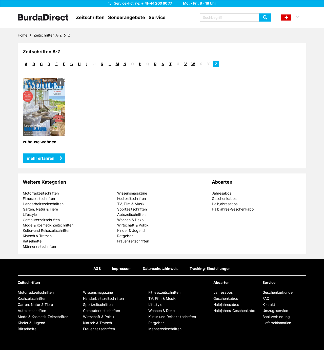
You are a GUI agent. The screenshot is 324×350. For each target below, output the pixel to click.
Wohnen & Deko (130, 220)
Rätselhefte (32, 241)
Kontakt (268, 304)
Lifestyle (30, 214)
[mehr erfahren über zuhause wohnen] (44, 107)
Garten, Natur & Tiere (40, 209)
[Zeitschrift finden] (265, 17)
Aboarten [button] (221, 282)
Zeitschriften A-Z (48, 35)
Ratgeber (125, 236)
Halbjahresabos (224, 204)
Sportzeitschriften (132, 209)
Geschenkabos (224, 198)
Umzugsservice (275, 310)
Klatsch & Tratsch (37, 236)
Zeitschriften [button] (90, 17)
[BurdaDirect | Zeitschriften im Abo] (43, 17)
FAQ (266, 298)
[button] (292, 17)
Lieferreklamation (276, 323)
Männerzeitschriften (39, 246)
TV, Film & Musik (131, 204)
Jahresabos (221, 193)
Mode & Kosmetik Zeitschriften (48, 225)
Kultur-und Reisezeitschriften (46, 230)
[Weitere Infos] (60, 82)
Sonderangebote (126, 17)
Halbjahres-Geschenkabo (233, 209)
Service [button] (157, 17)
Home (22, 35)
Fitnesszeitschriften (39, 198)
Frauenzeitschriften (133, 241)
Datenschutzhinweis (160, 268)
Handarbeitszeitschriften (43, 204)
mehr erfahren (40, 158)
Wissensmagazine (132, 193)
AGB (97, 268)
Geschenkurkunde (277, 292)
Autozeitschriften (131, 214)
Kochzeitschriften (131, 198)
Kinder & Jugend (131, 230)
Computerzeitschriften (41, 220)
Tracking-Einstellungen (210, 268)
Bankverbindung (276, 316)
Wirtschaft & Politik (133, 225)
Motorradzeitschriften (41, 193)
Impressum (122, 268)
